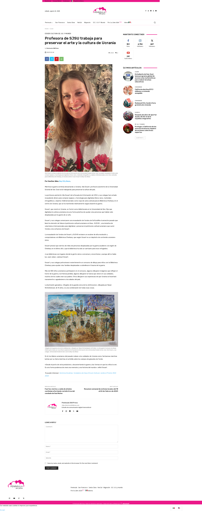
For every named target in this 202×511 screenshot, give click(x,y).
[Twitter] (153, 11)
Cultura (54, 33)
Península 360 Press (53, 48)
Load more (139, 138)
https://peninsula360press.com (70, 405)
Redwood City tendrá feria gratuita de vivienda (145, 104)
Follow (140, 39)
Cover (51, 29)
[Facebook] (146, 11)
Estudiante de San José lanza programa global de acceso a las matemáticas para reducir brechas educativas (145, 78)
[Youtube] (156, 11)
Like (128, 39)
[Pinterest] (56, 59)
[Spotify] (151, 11)
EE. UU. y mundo (64, 33)
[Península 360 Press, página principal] (99, 11)
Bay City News (64, 181)
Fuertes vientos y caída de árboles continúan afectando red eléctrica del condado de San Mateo (60, 391)
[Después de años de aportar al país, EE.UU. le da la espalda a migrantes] (128, 116)
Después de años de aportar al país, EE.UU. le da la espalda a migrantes (146, 117)
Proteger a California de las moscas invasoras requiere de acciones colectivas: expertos (145, 129)
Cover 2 (137, 112)
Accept (2, 510)
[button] (154, 22)
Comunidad (138, 87)
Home (47, 29)
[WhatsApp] (61, 59)
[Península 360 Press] (53, 406)
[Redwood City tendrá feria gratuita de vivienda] (128, 103)
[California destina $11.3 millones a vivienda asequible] (128, 90)
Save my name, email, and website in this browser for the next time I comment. (72, 463)
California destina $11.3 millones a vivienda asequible (144, 91)
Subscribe (128, 51)
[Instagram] (148, 11)
